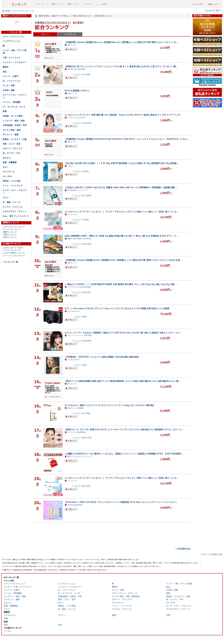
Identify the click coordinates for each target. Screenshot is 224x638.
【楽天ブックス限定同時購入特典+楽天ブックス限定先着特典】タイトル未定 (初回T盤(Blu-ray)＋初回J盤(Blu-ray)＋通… (122, 393)
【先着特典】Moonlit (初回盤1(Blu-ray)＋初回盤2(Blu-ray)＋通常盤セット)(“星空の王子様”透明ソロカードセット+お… (121, 54)
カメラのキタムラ (74, 323)
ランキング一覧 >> (213, 23)
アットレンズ (72, 226)
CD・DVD (7, 188)
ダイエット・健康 (11, 147)
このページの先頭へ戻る (212, 566)
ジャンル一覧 (197, 16)
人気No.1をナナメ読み (13, 260)
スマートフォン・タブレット (15, 108)
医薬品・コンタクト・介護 (15, 151)
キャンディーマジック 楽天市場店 (80, 347)
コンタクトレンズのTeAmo (77, 130)
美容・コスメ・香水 (12, 156)
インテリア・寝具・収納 (14, 133)
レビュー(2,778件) (82, 425)
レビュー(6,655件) (82, 304)
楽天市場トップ (9, 23)
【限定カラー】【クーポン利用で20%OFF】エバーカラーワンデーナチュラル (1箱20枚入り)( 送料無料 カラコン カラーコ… (123, 441)
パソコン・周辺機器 (12, 114)
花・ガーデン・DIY (11, 165)
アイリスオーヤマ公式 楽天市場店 (79, 299)
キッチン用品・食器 (12, 142)
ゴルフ (6, 210)
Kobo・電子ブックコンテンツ (16, 228)
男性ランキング (58, 16)
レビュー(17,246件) (82, 208)
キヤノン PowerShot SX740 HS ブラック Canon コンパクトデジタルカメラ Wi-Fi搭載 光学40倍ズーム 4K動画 (116, 320)
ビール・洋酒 (9, 98)
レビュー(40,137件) (82, 450)
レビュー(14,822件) (82, 135)
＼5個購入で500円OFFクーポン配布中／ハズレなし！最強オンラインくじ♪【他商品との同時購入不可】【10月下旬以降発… (123, 466)
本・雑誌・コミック (12, 214)
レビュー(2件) (80, 377)
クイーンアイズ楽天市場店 (77, 444)
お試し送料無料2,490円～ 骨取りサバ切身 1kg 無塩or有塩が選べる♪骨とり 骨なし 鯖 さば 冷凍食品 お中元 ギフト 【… (121, 248)
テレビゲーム (9, 184)
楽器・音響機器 (10, 174)
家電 (5, 123)
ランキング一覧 (11, 274)
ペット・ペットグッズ (13, 198)
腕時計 (6, 79)
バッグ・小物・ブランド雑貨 (15, 63)
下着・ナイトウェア (12, 70)
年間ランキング (10, 249)
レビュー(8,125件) (82, 498)
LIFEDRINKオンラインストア (78, 202)
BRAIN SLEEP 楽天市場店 (76, 81)
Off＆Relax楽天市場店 (75, 517)
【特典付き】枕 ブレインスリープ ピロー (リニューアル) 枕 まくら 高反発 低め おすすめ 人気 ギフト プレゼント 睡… (121, 78)
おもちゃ (7, 170)
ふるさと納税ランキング (14, 265)
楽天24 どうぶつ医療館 (75, 420)
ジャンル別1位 (101, 16)
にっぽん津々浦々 (74, 372)
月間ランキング (10, 247)
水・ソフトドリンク (12, 93)
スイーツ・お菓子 (11, 88)
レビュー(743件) (81, 232)
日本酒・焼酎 (9, 102)
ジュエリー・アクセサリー (15, 74)
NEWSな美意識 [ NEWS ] (76, 103)
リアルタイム (88, 16)
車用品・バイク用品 (12, 193)
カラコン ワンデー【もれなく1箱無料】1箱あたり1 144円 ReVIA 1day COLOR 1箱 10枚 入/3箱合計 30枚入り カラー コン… (123, 345)
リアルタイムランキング (14, 239)
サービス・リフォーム (13, 219)
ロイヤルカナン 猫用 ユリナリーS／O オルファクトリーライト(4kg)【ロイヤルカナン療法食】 (109, 417)
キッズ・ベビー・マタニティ (15, 203)
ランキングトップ (41, 16)
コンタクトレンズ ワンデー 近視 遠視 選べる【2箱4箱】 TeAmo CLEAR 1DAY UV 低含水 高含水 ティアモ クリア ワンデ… (123, 127)
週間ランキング (10, 244)
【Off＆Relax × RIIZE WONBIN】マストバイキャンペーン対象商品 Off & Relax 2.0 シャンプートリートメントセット (120, 514)
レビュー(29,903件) (82, 353)
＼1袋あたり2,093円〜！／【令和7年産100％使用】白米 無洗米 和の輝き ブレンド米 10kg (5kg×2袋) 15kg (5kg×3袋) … (120, 296)
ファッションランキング (14, 268)
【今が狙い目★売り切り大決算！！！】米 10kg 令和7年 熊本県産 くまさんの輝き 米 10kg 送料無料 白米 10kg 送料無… (121, 175)
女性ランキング (73, 16)
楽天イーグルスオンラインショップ (80, 468)
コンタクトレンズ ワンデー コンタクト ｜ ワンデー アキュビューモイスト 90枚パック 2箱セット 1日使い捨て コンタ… (121, 490)
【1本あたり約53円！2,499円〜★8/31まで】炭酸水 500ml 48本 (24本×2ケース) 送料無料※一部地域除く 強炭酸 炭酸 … (121, 199)
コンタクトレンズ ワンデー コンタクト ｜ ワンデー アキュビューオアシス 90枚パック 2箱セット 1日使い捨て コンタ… (121, 224)
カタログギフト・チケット (15, 223)
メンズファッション (12, 53)
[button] (155, 6)
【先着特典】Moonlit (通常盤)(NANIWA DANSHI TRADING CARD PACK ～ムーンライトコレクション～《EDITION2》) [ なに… (126, 151)
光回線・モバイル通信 (13, 128)
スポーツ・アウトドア (13, 161)
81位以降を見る (184, 561)
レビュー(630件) (81, 183)
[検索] (136, 6)
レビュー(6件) (80, 329)
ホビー (6, 179)
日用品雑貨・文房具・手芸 (15, 137)
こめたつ (71, 178)
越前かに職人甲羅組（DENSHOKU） (80, 251)
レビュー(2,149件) (82, 87)
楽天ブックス (72, 57)
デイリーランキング (12, 241)
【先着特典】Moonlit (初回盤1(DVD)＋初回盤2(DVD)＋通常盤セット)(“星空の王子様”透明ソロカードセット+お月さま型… (123, 272)
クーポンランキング (12, 262)
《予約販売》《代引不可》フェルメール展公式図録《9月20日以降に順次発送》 (102, 369)
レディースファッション (14, 48)
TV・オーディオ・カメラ (14, 119)
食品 (5, 84)
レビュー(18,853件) (82, 256)
